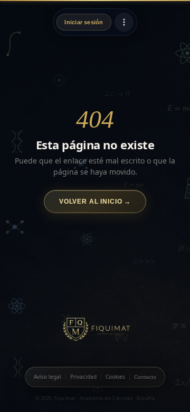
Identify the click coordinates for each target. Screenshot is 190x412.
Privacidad (83, 376)
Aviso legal (47, 376)
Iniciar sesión (83, 22)
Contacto (145, 377)
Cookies (115, 376)
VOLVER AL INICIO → (95, 201)
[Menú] (124, 22)
